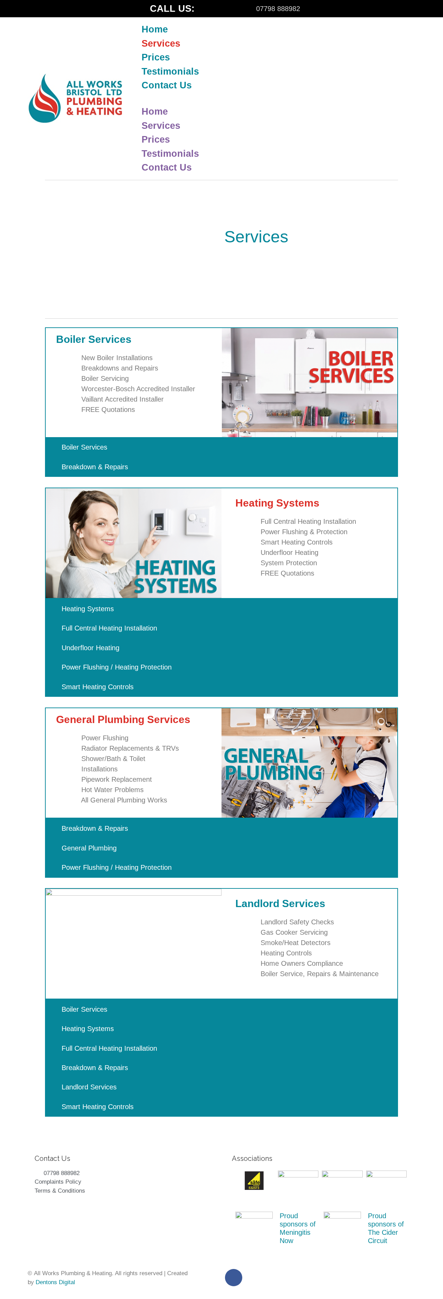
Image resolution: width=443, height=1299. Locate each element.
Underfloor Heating (90, 648)
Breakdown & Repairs (95, 467)
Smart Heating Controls (98, 687)
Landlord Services (89, 1087)
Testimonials (170, 71)
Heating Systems (88, 609)
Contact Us (167, 85)
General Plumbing (89, 848)
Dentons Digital (55, 1282)
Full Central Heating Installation (109, 628)
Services (161, 43)
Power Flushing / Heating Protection (117, 667)
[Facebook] (33, 8)
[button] (277, 98)
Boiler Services (84, 447)
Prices (156, 57)
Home (155, 29)
